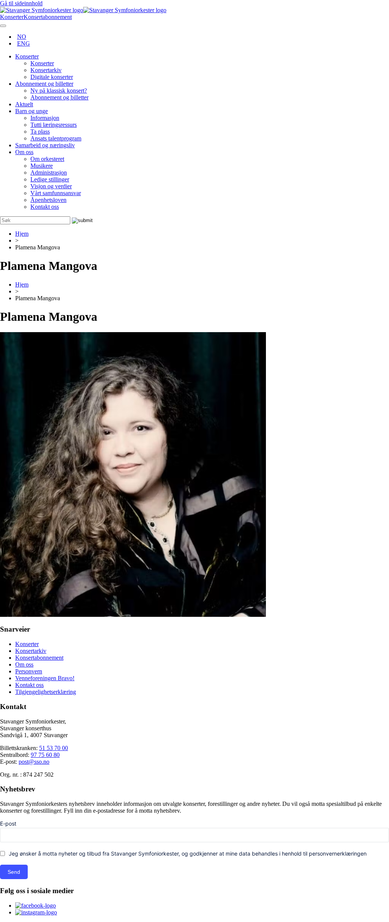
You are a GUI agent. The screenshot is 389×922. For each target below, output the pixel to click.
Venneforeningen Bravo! (44, 678)
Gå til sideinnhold (21, 3)
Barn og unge (31, 111)
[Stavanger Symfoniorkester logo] (83, 10)
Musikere (41, 165)
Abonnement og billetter (44, 83)
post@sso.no (34, 761)
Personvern (28, 671)
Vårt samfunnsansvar (55, 193)
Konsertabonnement (39, 657)
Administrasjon (48, 172)
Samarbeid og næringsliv (45, 145)
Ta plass (40, 131)
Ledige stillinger (49, 179)
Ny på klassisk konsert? (58, 90)
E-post (8, 823)
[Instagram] (36, 912)
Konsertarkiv (46, 70)
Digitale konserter (51, 77)
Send (14, 872)
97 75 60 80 (45, 755)
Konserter (27, 56)
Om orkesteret (47, 159)
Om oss (24, 152)
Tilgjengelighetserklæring (45, 692)
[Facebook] (35, 905)
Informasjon (44, 118)
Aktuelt (24, 104)
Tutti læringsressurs (53, 124)
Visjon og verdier (51, 186)
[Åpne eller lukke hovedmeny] (3, 26)
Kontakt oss (44, 206)
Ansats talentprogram (55, 138)
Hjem (21, 233)
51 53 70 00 (53, 748)
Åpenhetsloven (48, 200)
